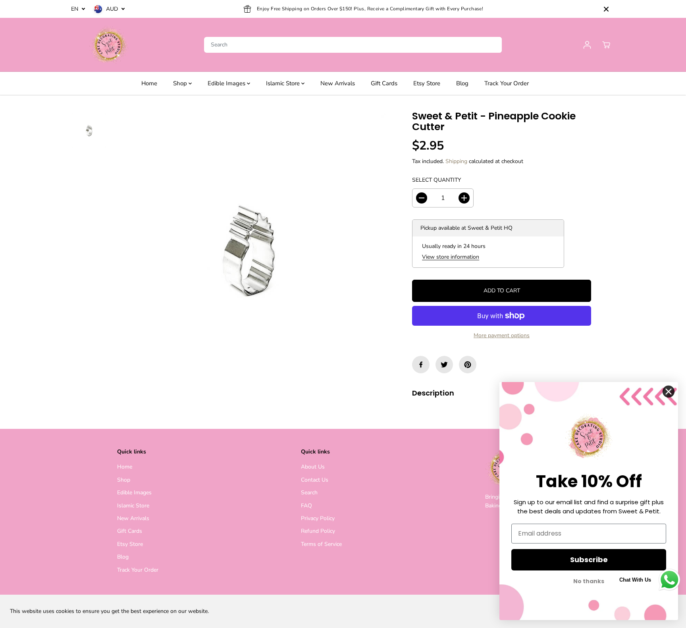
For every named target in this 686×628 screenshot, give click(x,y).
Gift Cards (384, 83)
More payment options (502, 335)
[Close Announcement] (606, 9)
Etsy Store (426, 83)
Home (149, 83)
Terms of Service (321, 544)
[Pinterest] (467, 364)
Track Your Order (506, 83)
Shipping (456, 161)
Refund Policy (318, 531)
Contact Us (314, 480)
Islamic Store (283, 83)
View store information (450, 257)
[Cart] (606, 45)
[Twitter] (444, 364)
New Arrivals (337, 83)
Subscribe (589, 560)
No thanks (588, 581)
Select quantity (436, 180)
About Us (313, 467)
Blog (462, 83)
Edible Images (227, 83)
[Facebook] (421, 364)
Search (309, 492)
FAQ (306, 505)
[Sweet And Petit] (109, 45)
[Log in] (587, 45)
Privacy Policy (318, 518)
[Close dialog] (668, 391)
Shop (181, 83)
